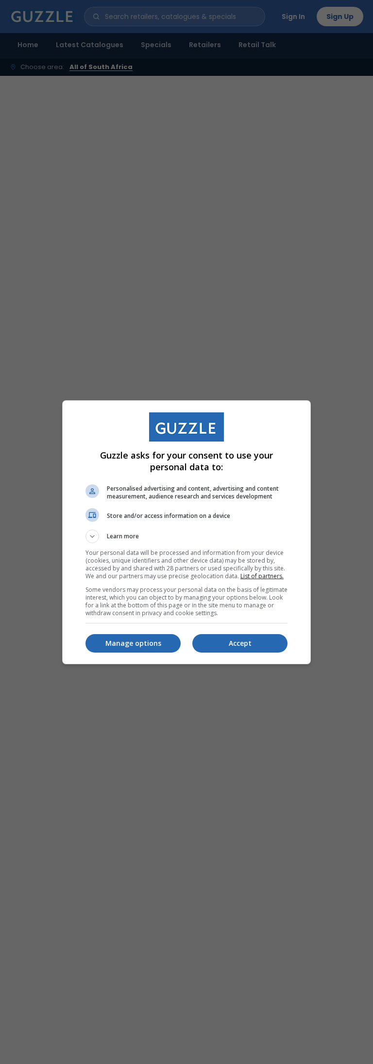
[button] (186, 536)
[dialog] (186, 532)
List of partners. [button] (262, 576)
